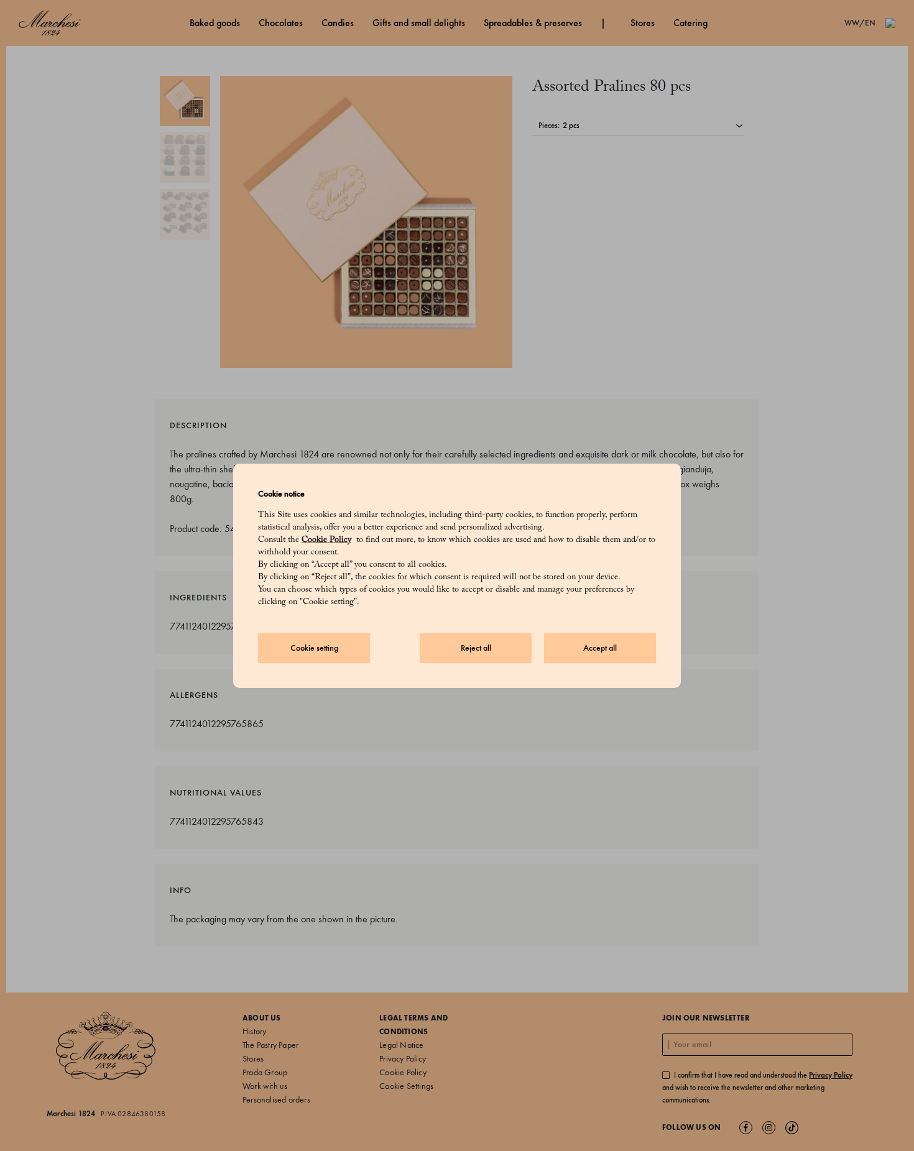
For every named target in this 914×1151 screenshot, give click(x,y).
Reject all (476, 648)
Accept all (600, 648)
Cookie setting (314, 648)
